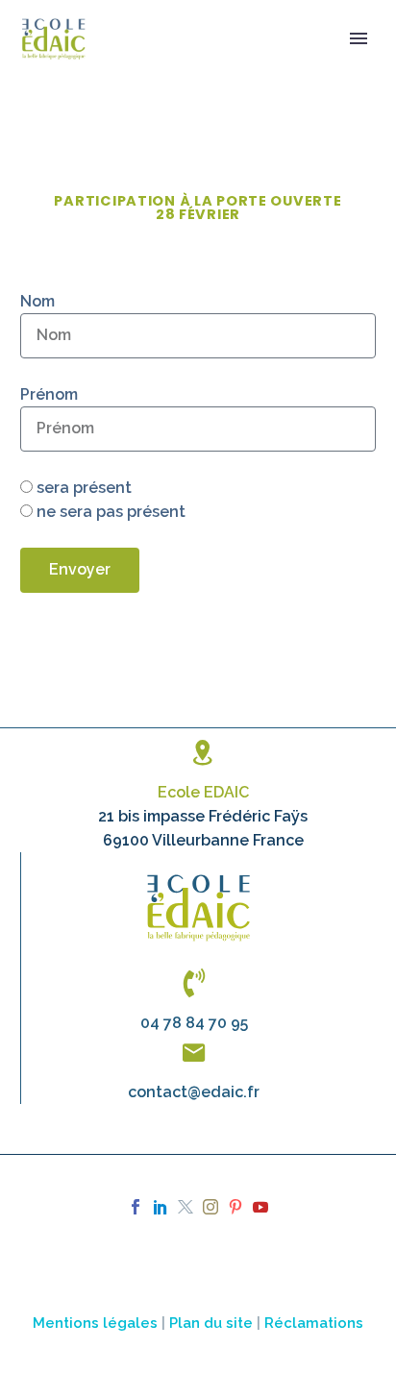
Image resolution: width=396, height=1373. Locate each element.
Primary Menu (358, 38)
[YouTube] (260, 1206)
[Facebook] (135, 1206)
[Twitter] (185, 1206)
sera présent (84, 487)
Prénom (49, 394)
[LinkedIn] (160, 1206)
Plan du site (211, 1322)
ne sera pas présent (111, 512)
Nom (37, 301)
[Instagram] (210, 1206)
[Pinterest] (235, 1206)
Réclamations (313, 1322)
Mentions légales (95, 1322)
